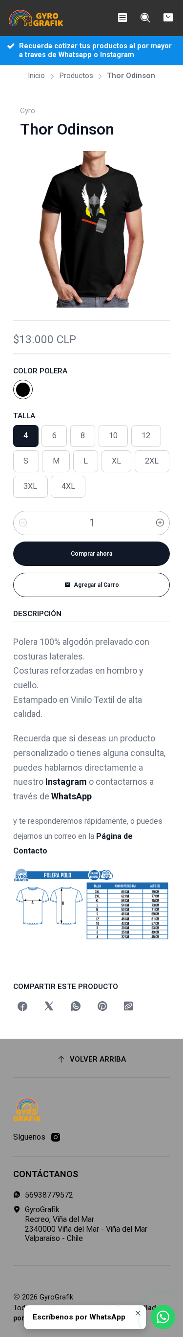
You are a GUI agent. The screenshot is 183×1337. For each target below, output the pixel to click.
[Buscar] (145, 18)
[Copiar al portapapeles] (129, 1007)
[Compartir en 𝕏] (49, 1007)
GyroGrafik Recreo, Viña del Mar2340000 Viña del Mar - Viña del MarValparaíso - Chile (86, 1224)
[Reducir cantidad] (23, 523)
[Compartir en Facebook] (22, 1007)
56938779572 (49, 1195)
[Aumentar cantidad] (160, 523)
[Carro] (168, 18)
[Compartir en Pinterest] (102, 1007)
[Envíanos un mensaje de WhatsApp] (163, 1317)
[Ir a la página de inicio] (36, 18)
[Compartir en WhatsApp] (75, 1007)
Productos (76, 75)
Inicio (36, 75)
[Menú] (122, 18)
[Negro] (23, 389)
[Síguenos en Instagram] (55, 1137)
